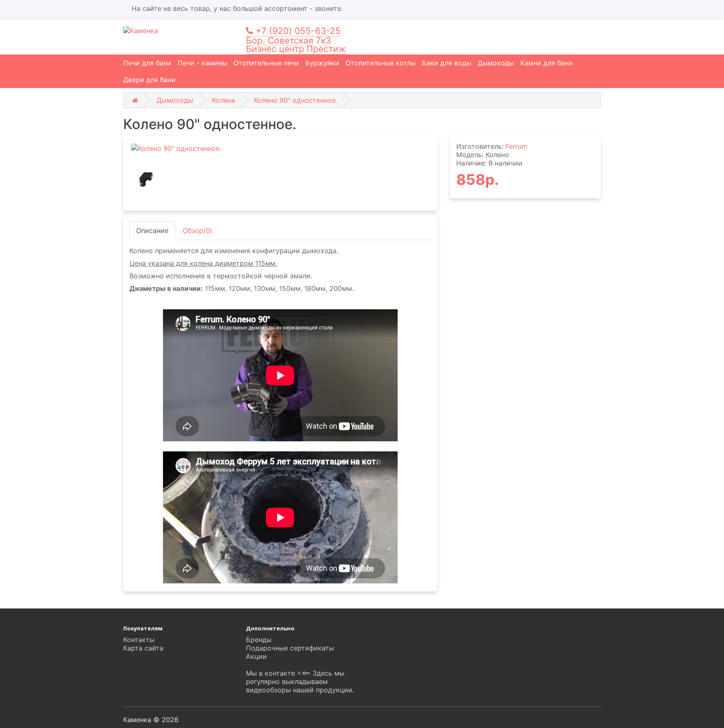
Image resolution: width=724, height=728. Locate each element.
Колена (223, 100)
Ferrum (516, 146)
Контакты (139, 639)
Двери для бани (149, 79)
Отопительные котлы (381, 63)
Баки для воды (446, 63)
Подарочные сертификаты (290, 648)
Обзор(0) (197, 230)
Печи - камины (202, 63)
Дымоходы (496, 63)
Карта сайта (143, 648)
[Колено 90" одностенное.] (280, 148)
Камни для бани (546, 63)
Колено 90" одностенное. (295, 100)
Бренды (259, 639)
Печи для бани (147, 63)
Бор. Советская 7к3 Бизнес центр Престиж (296, 44)
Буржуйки (322, 63)
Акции (256, 656)
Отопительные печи (266, 63)
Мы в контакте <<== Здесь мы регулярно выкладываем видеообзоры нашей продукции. (300, 681)
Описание (152, 230)
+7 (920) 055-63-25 (297, 31)
